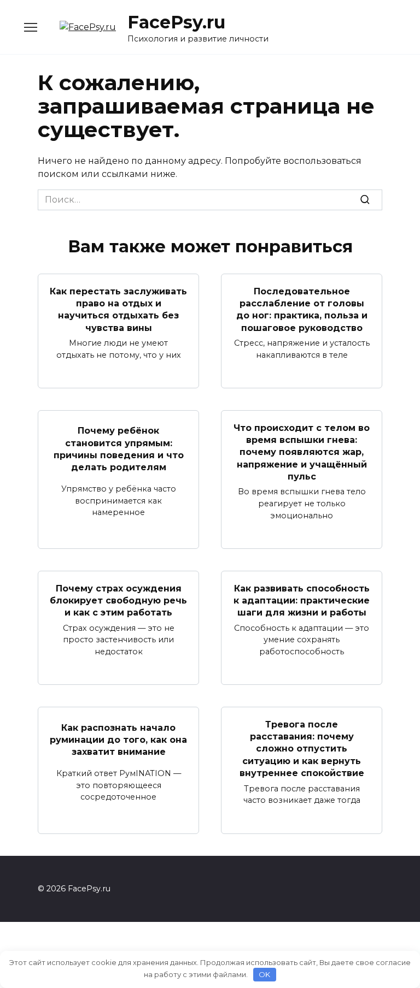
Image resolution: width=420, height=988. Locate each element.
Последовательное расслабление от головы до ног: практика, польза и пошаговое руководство (302, 309)
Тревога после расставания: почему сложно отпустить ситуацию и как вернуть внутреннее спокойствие (302, 748)
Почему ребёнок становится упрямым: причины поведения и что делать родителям (119, 448)
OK (264, 974)
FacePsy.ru (176, 22)
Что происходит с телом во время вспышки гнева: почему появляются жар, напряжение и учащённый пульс (302, 452)
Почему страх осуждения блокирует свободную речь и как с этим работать (118, 600)
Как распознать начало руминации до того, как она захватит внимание (118, 739)
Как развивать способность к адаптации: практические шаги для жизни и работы (302, 600)
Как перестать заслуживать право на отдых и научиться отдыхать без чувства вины (118, 309)
